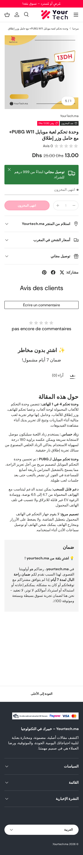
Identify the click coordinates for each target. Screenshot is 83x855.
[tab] (74, 375)
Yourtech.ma (60, 844)
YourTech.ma (69, 116)
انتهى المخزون (27, 205)
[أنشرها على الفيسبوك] (53, 272)
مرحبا (75, 28)
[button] (7, 15)
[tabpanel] (41, 458)
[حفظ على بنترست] (44, 272)
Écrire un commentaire (41, 305)
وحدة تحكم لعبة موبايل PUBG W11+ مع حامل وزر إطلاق (38, 28)
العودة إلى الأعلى (41, 694)
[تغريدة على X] (62, 272)
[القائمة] (76, 15)
